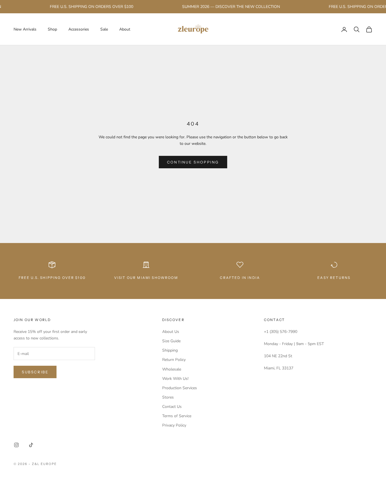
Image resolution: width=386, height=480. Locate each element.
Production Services (179, 388)
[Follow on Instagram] (16, 445)
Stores (168, 397)
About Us (170, 331)
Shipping (170, 350)
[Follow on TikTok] (31, 445)
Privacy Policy (174, 425)
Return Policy (174, 359)
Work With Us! (175, 378)
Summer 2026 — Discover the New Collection (227, 6)
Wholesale (171, 369)
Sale (104, 29)
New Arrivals (25, 29)
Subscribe (35, 372)
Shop (52, 29)
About (124, 29)
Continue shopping (193, 162)
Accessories (78, 29)
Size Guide (171, 341)
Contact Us (172, 406)
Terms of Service (176, 416)
